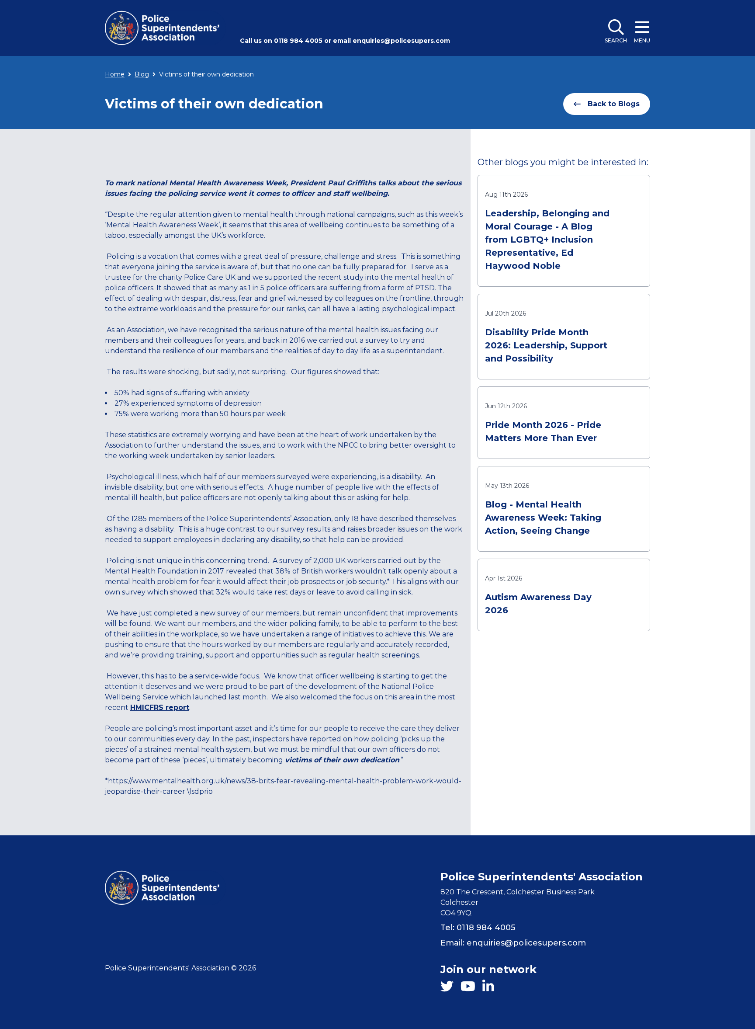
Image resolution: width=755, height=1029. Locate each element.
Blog (142, 74)
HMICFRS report (159, 707)
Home (115, 74)
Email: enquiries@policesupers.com (513, 943)
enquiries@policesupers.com (401, 41)
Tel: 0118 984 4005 (477, 927)
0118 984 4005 (298, 41)
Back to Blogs (614, 104)
